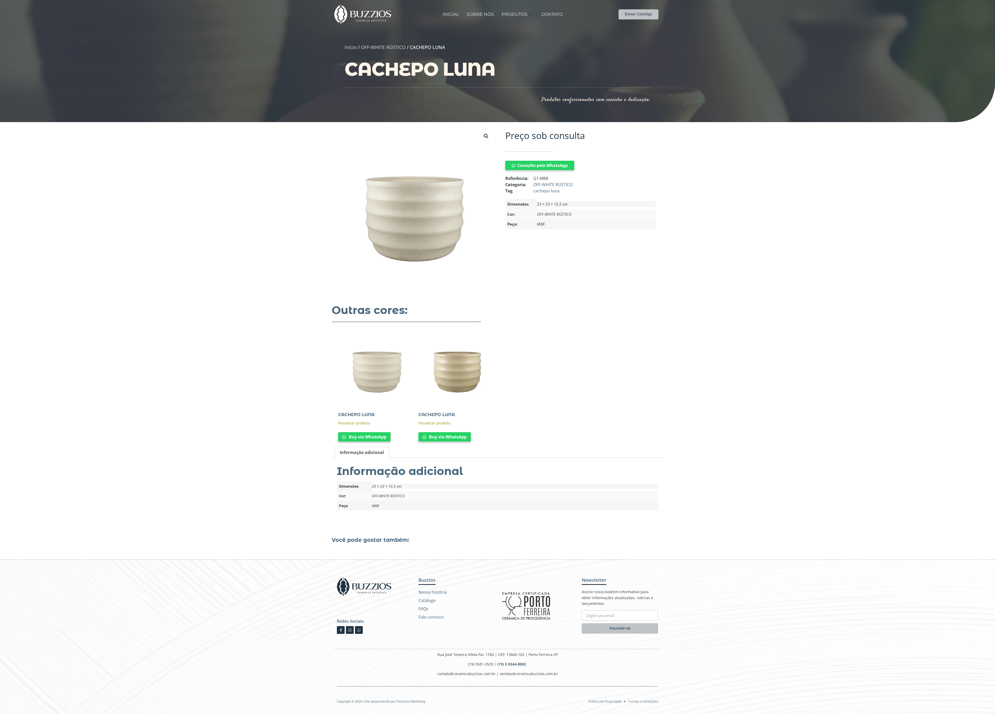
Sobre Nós (480, 14)
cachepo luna (546, 191)
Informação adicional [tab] (362, 452)
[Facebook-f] (341, 630)
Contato (552, 14)
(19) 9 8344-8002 (512, 664)
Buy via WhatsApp (367, 437)
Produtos (515, 14)
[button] (486, 136)
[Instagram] (350, 630)
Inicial (451, 14)
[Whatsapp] (359, 630)
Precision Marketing (410, 701)
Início (351, 47)
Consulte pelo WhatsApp (542, 165)
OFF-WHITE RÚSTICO (383, 47)
